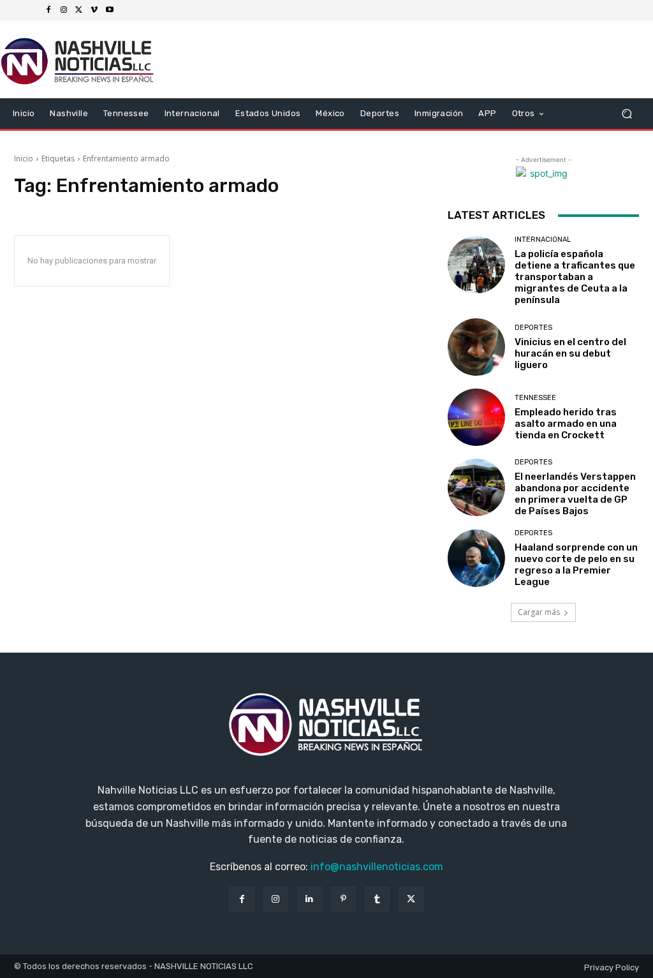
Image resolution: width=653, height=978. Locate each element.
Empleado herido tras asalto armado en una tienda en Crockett (566, 423)
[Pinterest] (343, 899)
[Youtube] (109, 10)
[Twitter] (79, 10)
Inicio (23, 158)
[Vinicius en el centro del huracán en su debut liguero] (476, 347)
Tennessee (535, 397)
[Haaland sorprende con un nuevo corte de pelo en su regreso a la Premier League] (476, 558)
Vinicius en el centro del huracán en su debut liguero (570, 353)
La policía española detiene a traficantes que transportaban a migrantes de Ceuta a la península (575, 277)
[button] (627, 114)
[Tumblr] (377, 899)
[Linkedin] (309, 899)
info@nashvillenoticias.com (377, 867)
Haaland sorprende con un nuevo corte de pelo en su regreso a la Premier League (576, 565)
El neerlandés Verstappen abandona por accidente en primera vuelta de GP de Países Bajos (575, 494)
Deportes (533, 327)
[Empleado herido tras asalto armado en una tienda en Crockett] (476, 417)
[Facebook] (48, 10)
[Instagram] (63, 10)
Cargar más (539, 612)
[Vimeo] (94, 10)
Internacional (543, 239)
